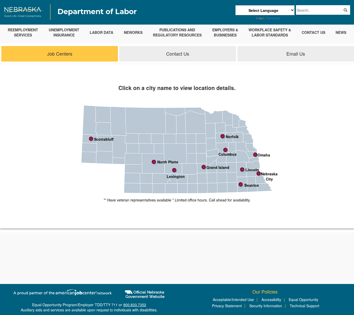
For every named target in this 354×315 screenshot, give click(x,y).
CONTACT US (313, 32)
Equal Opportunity (303, 299)
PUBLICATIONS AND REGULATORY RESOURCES (177, 32)
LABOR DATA (101, 32)
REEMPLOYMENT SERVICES (23, 32)
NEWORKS (133, 32)
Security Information (265, 305)
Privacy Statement (227, 305)
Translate (272, 18)
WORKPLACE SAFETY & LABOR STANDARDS (270, 32)
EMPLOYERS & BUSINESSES (225, 32)
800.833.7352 (134, 304)
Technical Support (304, 305)
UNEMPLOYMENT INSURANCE (64, 32)
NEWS (341, 32)
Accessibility (271, 299)
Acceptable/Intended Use (233, 299)
